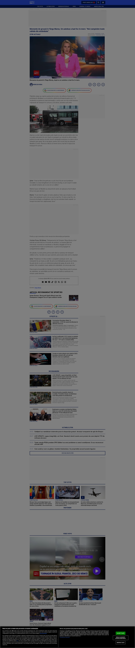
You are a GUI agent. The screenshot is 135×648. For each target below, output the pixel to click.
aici (17, 640)
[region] (67, 637)
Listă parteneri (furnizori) (65, 637)
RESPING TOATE (120, 642)
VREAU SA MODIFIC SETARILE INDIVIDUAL (120, 638)
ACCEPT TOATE (120, 633)
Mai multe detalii (43, 633)
